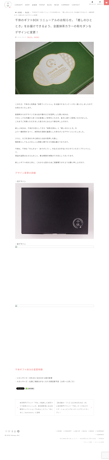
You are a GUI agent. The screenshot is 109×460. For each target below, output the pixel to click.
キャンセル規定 (99, 442)
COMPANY (65, 5)
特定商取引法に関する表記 (88, 438)
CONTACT (76, 5)
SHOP (27, 5)
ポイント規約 (88, 442)
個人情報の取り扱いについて (69, 438)
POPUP (42, 5)
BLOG (49, 5)
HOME (20, 12)
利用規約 (101, 438)
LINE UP (77, 431)
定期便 (34, 5)
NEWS (56, 5)
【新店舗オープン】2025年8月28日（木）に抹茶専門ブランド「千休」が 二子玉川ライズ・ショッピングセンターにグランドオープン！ (72, 407)
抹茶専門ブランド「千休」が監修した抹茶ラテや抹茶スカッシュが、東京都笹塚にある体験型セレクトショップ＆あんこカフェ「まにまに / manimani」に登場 (36, 407)
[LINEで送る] (29, 388)
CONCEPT (19, 5)
